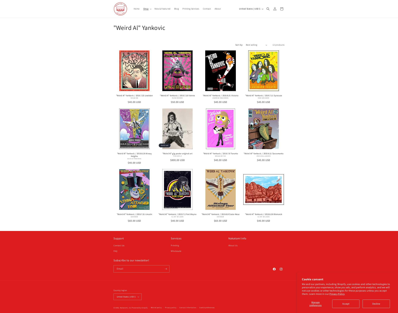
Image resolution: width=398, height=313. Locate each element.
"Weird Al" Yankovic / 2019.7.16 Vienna (177, 95)
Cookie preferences (207, 307)
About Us (233, 245)
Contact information (187, 307)
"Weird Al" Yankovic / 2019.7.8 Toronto (220, 153)
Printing (175, 245)
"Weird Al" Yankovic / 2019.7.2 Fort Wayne (178, 214)
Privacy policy (170, 307)
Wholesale (176, 251)
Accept (345, 303)
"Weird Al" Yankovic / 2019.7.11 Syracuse (263, 95)
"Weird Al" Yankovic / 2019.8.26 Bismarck (263, 214)
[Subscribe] (165, 269)
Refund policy (156, 307)
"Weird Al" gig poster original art (177, 153)
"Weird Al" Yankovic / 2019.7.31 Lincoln (134, 214)
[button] (147, 8)
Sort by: (239, 44)
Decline (376, 303)
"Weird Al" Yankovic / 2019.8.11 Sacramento (263, 153)
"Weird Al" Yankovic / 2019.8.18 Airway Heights (134, 155)
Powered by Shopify (140, 308)
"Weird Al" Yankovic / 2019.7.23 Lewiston (134, 95)
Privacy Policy (337, 294)
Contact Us (119, 245)
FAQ (115, 251)
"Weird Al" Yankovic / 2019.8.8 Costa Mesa (221, 214)
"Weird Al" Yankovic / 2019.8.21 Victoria (220, 95)
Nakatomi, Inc (125, 308)
